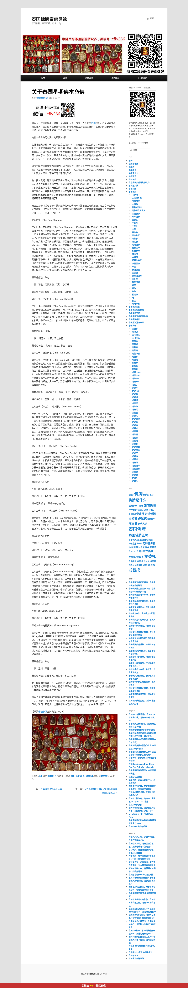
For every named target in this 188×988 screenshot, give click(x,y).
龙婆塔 (135, 403)
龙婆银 (135, 474)
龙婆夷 (135, 409)
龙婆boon (136, 372)
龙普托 (135, 480)
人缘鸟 (135, 204)
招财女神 (136, 250)
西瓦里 (135, 278)
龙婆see (135, 378)
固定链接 (104, 776)
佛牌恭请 (132, 170)
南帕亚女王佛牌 (138, 210)
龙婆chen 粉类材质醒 (138, 826)
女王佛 (145, 510)
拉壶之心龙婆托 (135, 776)
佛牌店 (131, 166)
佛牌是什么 (52, 776)
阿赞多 (135, 356)
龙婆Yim (136, 381)
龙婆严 (135, 387)
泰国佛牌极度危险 (136, 309)
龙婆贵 (145, 565)
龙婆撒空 (136, 418)
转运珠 (135, 294)
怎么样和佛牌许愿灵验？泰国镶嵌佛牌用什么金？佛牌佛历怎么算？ (142, 880)
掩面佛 (135, 253)
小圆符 (135, 222)
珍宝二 (135, 266)
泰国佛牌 (89, 78)
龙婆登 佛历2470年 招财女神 (141, 874)
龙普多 (135, 477)
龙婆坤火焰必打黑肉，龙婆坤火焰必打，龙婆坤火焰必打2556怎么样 (142, 924)
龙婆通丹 (136, 465)
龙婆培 (135, 400)
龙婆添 (135, 431)
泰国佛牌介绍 (134, 306)
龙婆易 (135, 421)
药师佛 (139, 543)
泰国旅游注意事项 (136, 322)
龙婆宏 (135, 412)
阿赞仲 (135, 341)
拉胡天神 (136, 247)
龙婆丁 (135, 384)
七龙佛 (135, 194)
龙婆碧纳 (136, 446)
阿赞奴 (135, 359)
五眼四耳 (136, 201)
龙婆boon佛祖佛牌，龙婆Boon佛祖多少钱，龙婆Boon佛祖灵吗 (142, 717)
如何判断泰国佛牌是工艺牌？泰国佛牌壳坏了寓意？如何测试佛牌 (142, 939)
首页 (43, 78)
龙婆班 (135, 437)
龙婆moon (136, 375)
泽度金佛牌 (137, 260)
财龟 (134, 288)
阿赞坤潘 (136, 353)
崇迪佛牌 (136, 235)
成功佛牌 (136, 244)
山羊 (134, 229)
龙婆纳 (135, 456)
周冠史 (135, 331)
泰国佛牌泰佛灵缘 (49, 19)
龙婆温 (135, 434)
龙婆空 (135, 453)
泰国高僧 (115, 78)
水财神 (135, 257)
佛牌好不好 (137, 207)
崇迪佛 (135, 232)
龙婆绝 (135, 459)
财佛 (134, 285)
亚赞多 (135, 328)
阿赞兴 (135, 344)
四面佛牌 (136, 213)
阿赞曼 (135, 369)
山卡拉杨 (136, 338)
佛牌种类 (132, 179)
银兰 (134, 300)
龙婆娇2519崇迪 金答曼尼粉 (140, 952)
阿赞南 (135, 350)
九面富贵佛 (137, 198)
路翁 (134, 291)
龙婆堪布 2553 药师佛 (51, 789)
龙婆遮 (135, 471)
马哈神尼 (136, 303)
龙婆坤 (135, 397)
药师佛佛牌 (137, 275)
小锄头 (135, 226)
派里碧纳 (136, 263)
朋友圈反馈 (142, 78)
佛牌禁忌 (132, 176)
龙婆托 (135, 415)
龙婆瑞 (135, 440)
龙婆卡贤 (136, 390)
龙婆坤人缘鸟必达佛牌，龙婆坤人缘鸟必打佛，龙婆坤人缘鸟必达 (142, 902)
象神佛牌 (136, 281)
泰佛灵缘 (132, 188)
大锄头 (135, 219)
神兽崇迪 (136, 269)
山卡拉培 (136, 334)
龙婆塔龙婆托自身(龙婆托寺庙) (142, 729)
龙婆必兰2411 (134, 955)
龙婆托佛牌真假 (135, 804)
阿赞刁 (135, 347)
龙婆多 (135, 406)
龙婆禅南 (136, 449)
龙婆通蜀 (136, 468)
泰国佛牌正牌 (134, 313)
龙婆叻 (135, 393)
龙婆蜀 (135, 462)
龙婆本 (135, 425)
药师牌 (131, 547)
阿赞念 (135, 366)
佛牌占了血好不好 (136, 958)
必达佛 (135, 241)
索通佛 (135, 272)
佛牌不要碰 (133, 163)
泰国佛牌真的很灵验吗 (138, 316)
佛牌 (65, 78)
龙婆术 (135, 428)
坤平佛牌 (136, 216)
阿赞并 (135, 362)
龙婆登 (135, 443)
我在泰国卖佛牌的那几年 (139, 182)
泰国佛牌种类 (134, 319)
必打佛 (135, 238)
